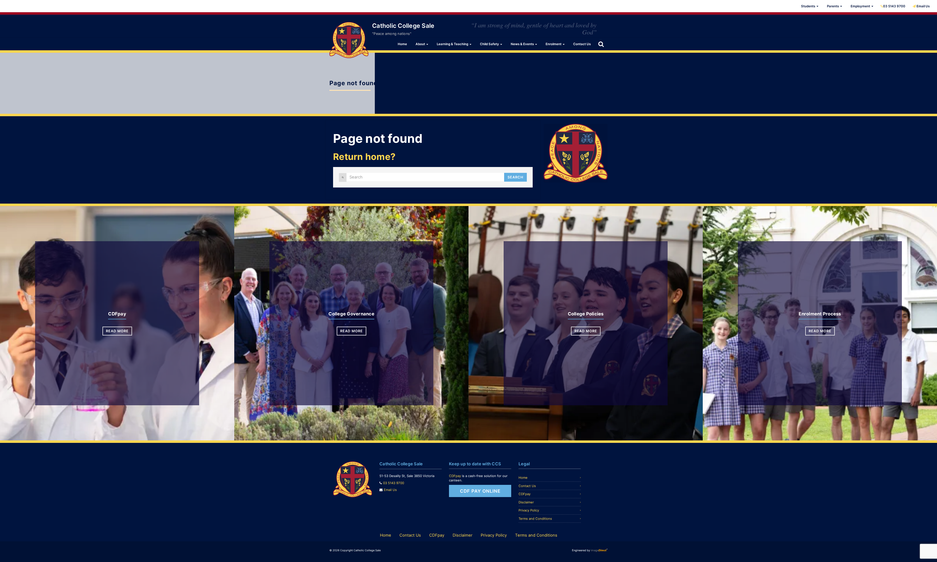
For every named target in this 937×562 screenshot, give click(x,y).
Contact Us (582, 44)
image (598, 550)
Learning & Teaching (453, 44)
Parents (833, 6)
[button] (601, 44)
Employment (861, 6)
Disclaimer (526, 502)
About (421, 44)
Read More (117, 331)
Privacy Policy (529, 510)
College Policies (586, 313)
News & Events (523, 44)
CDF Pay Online (480, 491)
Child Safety (490, 44)
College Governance (351, 313)
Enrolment (554, 44)
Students (808, 6)
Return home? (364, 156)
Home (402, 44)
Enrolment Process (820, 313)
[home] (348, 40)
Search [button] (515, 177)
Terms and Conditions (535, 518)
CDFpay (117, 313)
